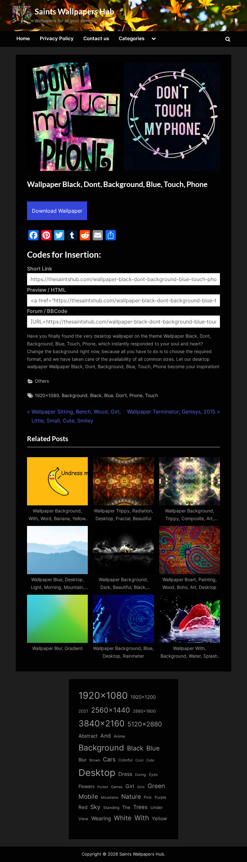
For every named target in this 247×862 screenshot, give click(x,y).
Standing (111, 807)
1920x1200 (143, 697)
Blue (108, 395)
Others (42, 381)
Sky (95, 807)
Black (96, 395)
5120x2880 (144, 724)
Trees (140, 807)
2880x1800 (144, 711)
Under (157, 807)
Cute (150, 760)
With (141, 818)
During (140, 774)
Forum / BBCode (47, 311)
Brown (94, 760)
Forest (102, 787)
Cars (109, 759)
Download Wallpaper (57, 211)
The (126, 807)
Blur (82, 759)
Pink (148, 797)
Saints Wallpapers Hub (74, 11)
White (123, 818)
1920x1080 (47, 395)
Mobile (88, 796)
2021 (83, 711)
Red (82, 807)
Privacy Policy (57, 38)
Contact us (96, 38)
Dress (125, 774)
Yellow (159, 819)
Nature (131, 796)
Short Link (39, 268)
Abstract (87, 736)
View (83, 818)
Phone (135, 395)
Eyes (153, 774)
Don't (121, 395)
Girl (129, 786)
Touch (151, 395)
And (105, 735)
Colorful (125, 760)
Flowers (86, 786)
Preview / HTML (46, 290)
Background (74, 395)
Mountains (109, 797)
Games (117, 787)
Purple (160, 797)
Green (156, 786)
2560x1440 (110, 710)
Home (23, 38)
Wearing (101, 818)
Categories (131, 38)
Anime (119, 736)
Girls (141, 787)
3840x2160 (101, 723)
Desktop (96, 772)
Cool (139, 760)
